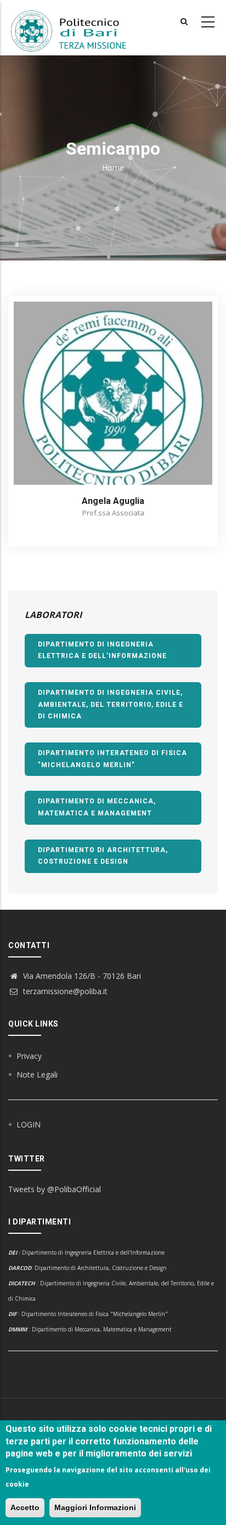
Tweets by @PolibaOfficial (54, 1189)
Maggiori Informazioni (95, 1507)
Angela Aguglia (113, 501)
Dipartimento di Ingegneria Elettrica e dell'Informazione (102, 650)
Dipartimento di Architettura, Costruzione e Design (103, 856)
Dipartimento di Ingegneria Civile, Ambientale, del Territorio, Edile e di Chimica (110, 704)
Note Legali (37, 1074)
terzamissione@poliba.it (64, 991)
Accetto (24, 1507)
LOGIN (28, 1124)
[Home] (75, 28)
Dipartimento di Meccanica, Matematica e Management (97, 807)
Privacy (29, 1056)
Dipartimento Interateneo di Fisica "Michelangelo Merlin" (112, 759)
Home (113, 167)
